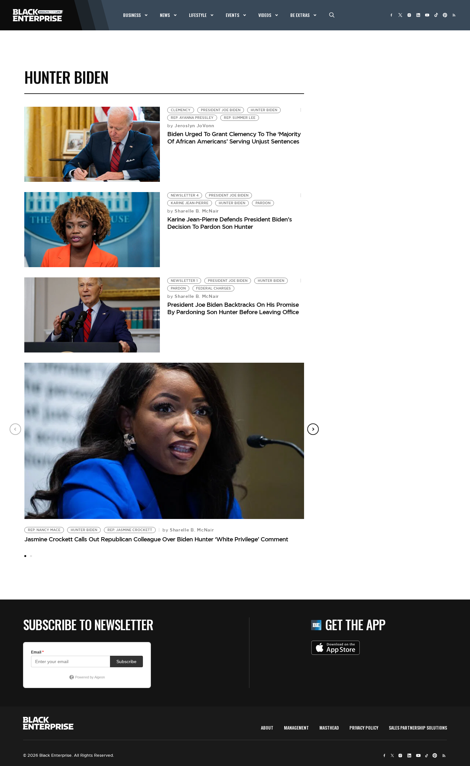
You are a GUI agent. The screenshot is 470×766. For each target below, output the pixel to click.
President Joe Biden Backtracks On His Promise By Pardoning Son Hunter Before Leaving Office (233, 308)
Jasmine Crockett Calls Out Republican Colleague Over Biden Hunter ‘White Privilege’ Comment (156, 539)
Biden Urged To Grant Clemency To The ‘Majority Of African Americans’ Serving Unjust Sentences (234, 137)
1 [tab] (25, 556)
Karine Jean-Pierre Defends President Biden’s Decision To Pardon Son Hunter (229, 222)
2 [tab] (31, 556)
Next (313, 429)
